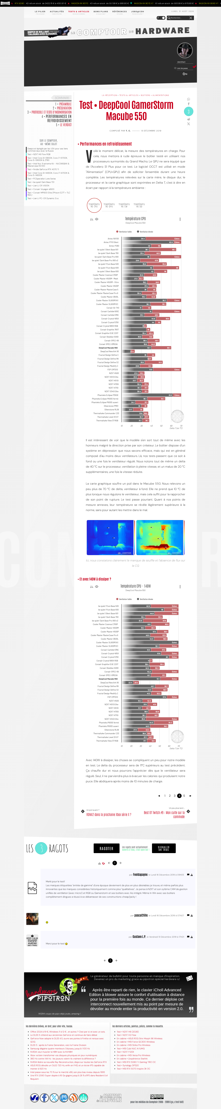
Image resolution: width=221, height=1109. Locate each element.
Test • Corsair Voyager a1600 (41, 189)
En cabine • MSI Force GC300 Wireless (136, 1041)
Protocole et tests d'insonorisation (52, 112)
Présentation (64, 108)
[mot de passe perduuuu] (185, 75)
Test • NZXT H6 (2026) (128, 1031)
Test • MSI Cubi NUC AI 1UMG (131, 1048)
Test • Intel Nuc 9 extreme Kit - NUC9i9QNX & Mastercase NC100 (48, 164)
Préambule (65, 104)
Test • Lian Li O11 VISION (38, 185)
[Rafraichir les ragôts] (103, 863)
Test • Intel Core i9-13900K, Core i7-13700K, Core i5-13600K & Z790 (47, 159)
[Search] (169, 18)
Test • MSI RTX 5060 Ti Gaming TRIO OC (136, 1062)
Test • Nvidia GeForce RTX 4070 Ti (43, 169)
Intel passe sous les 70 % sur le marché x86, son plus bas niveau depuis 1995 (67, 1072)
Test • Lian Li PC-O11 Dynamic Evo (43, 198)
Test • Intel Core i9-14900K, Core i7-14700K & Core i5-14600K (48, 174)
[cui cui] (54, 1097)
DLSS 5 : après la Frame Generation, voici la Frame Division (58, 1045)
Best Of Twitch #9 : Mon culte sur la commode (164, 814)
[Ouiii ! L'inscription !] (185, 50)
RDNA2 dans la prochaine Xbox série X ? (108, 814)
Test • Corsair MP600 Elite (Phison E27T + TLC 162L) (49, 193)
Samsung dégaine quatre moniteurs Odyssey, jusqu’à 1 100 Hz (60, 1048)
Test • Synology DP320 (128, 1065)
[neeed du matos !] (83, 1097)
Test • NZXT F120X (125, 1052)
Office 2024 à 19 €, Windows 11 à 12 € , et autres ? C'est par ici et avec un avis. (67, 1031)
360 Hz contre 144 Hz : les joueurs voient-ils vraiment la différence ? (63, 1058)
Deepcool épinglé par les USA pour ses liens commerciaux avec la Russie (48, 149)
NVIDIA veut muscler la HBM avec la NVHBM (51, 1052)
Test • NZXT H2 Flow (126, 1035)
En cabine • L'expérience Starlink (132, 1058)
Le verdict (66, 124)
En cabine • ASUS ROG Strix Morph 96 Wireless (139, 1038)
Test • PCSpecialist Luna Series (42, 178)
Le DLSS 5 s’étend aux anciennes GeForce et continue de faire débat (63, 1035)
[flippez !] (63, 1097)
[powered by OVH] (34, 1097)
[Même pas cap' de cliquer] (111, 537)
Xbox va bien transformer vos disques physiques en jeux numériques (63, 1055)
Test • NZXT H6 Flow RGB (39, 154)
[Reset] (190, 18)
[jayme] (44, 1097)
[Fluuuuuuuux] (73, 1097)
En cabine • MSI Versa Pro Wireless (133, 1055)
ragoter (107, 848)
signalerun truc (164, 848)
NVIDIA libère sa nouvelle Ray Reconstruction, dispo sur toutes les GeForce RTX (68, 1062)
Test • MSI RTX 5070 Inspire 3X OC (133, 1068)
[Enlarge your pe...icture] (160, 537)
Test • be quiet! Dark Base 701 (41, 182)
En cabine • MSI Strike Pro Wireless (133, 1045)
